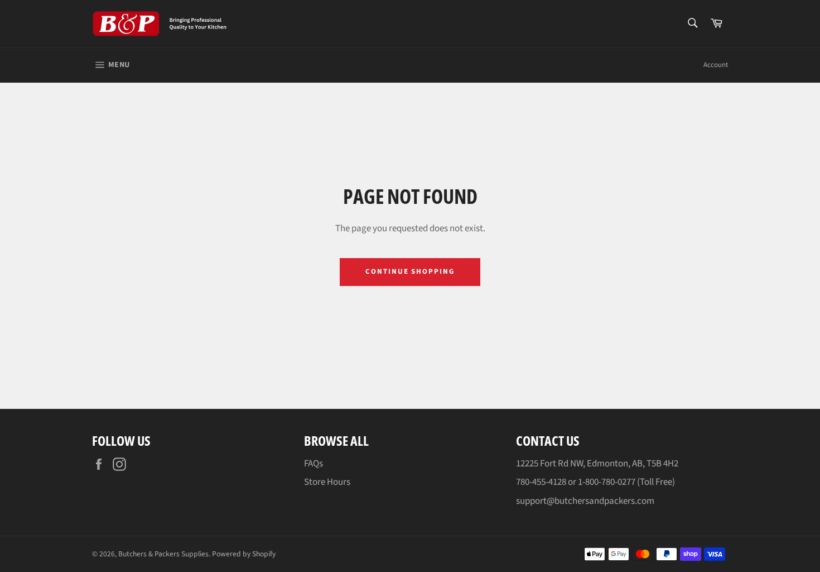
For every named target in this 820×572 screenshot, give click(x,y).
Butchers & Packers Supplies (163, 554)
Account (715, 65)
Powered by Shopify (244, 554)
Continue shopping (410, 271)
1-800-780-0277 (606, 482)
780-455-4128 (541, 482)
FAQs (313, 463)
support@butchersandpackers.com (585, 501)
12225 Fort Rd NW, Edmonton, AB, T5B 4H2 (597, 463)
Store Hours (327, 482)
